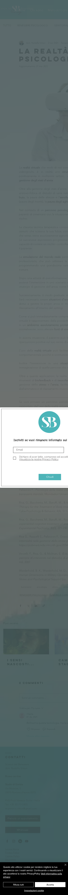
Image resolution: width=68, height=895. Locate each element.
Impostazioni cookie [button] (34, 890)
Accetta (50, 884)
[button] (50, 477)
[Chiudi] (63, 866)
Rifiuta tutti (18, 884)
